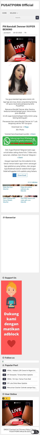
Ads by (32, 182)
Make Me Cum (8, 187)
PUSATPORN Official (17, 431)
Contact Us (14, 430)
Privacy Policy (25, 430)
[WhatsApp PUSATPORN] (20, 141)
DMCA (6, 430)
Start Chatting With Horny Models (9, 199)
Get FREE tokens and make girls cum (28, 199)
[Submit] (37, 17)
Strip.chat (5, 189)
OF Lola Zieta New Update (17, 383)
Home (4, 13)
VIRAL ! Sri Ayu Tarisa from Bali (19, 379)
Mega (26, 127)
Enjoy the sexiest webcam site (26, 188)
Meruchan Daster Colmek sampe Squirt (22, 388)
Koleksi (13, 13)
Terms (34, 430)
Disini (33, 134)
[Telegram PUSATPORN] (3, 362)
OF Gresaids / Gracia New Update (20, 375)
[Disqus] (20, 245)
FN (25, 33)
